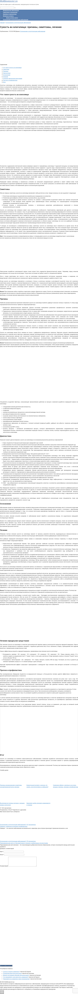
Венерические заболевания (11, 10)
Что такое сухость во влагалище (12, 67)
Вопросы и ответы (8, 16)
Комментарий (4, 866)
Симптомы (6, 69)
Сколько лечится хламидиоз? (11, 971)
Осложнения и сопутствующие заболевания (15, 19)
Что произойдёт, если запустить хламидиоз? (15, 977)
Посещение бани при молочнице (12, 973)
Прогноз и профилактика (10, 80)
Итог (4, 82)
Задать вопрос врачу (12, 18)
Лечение (5, 76)
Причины (5, 71)
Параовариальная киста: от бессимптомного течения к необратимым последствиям (24, 843)
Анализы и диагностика (9, 14)
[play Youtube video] (39, 730)
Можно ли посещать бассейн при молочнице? (16, 975)
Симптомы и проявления (10, 12)
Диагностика (6, 73)
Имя (1, 851)
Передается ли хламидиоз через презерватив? (16, 979)
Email (2, 854)
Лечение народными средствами (12, 78)
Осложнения (6, 75)
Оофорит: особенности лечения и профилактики (13, 826)
